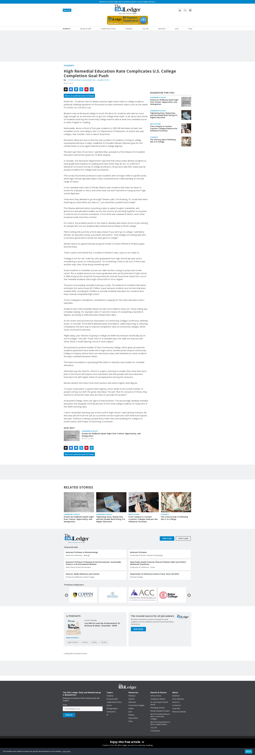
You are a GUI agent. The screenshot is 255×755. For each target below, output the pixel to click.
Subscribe (67, 10)
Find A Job (167, 538)
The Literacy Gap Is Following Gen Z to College (163, 141)
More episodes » (72, 638)
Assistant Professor (138, 552)
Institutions (155, 124)
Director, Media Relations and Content (82, 574)
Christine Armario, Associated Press (82, 80)
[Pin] (86, 89)
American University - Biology (78, 555)
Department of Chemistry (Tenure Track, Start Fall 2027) (154, 574)
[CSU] (142, 595)
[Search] (185, 10)
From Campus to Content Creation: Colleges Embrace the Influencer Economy (163, 128)
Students (69, 65)
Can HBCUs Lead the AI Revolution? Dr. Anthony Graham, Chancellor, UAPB (102, 624)
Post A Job (183, 538)
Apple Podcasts (73, 642)
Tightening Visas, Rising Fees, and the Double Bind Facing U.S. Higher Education (164, 115)
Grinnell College (136, 577)
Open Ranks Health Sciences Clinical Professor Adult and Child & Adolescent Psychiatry (158, 563)
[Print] (66, 89)
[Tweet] (81, 89)
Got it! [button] (248, 751)
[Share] (71, 89)
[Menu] (190, 10)
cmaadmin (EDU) (103, 80)
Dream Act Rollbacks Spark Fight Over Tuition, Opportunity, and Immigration (111, 434)
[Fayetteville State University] (172, 595)
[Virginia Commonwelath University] (83, 595)
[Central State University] (113, 595)
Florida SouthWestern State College (80, 577)
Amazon (85, 642)
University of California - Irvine (142, 567)
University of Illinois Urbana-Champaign (146, 555)
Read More (138, 629)
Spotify (94, 642)
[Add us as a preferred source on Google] (92, 89)
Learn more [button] (66, 751)
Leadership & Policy (90, 431)
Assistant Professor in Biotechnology (82, 552)
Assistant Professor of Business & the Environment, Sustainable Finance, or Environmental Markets (93, 563)
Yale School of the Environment (78, 567)
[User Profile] (180, 10)
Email (65, 705)
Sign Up (69, 715)
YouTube (104, 642)
